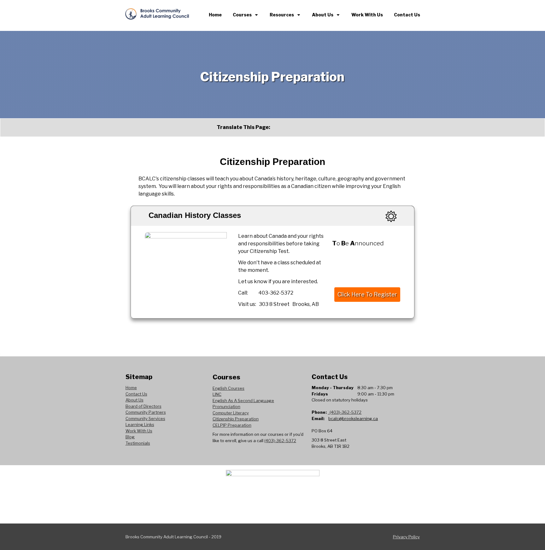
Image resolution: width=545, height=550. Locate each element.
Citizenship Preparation (236, 418)
